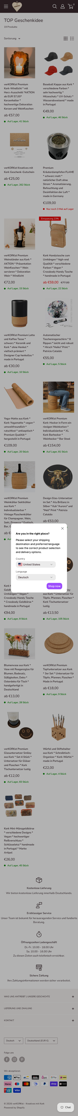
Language (21, 571)
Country (20, 558)
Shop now (54, 586)
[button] (62, 529)
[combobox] (29, 564)
